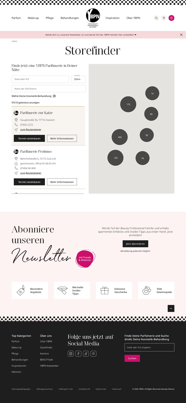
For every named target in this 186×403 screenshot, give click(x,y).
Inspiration (112, 18)
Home (14, 41)
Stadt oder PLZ (22, 79)
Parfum (16, 18)
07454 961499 (28, 168)
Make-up (33, 18)
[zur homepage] (93, 18)
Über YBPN (133, 18)
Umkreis (77, 75)
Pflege (50, 18)
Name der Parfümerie (25, 88)
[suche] (156, 18)
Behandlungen (70, 18)
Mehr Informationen (62, 138)
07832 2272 (26, 124)
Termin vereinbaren (29, 138)
